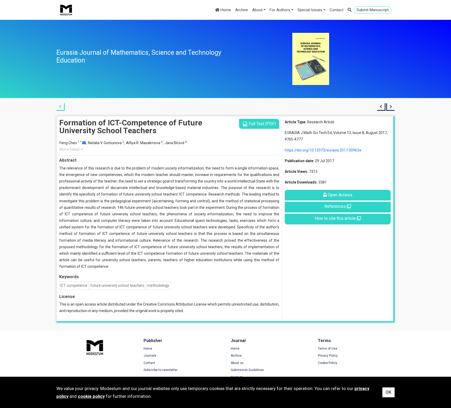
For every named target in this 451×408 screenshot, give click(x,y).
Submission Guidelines (247, 370)
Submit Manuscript (373, 10)
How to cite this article (336, 218)
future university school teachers (117, 285)
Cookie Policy (327, 363)
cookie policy (91, 396)
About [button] (257, 10)
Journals (150, 355)
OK (388, 392)
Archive (241, 10)
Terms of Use (327, 348)
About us (237, 363)
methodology (158, 285)
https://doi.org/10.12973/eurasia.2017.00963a (323, 150)
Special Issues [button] (310, 10)
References (335, 206)
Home (225, 10)
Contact (336, 10)
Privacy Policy (328, 355)
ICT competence (73, 285)
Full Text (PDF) (262, 123)
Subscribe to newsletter (160, 370)
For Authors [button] (280, 10)
